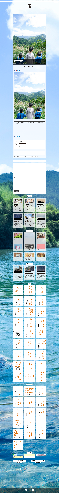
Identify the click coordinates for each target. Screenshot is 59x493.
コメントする (24, 63)
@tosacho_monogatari (43, 481)
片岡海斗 (37, 156)
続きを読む (20, 210)
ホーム (31, 0)
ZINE (43, 0)
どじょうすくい (28, 249)
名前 (15, 177)
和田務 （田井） (29, 273)
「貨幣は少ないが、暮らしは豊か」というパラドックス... (18, 239)
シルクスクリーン (47, 0)
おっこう (39, 249)
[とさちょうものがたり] (29, 11)
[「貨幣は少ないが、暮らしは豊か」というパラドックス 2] (18, 235)
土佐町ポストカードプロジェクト (20, 156)
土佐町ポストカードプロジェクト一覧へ (29, 66)
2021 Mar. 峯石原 (17, 221)
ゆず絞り (39, 258)
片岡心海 (34, 156)
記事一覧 (52, 0)
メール (15, 181)
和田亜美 (15, 249)
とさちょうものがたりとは (37, 0)
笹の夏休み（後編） (41, 238)
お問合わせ (56, 0)
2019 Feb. (39, 221)
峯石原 (27, 156)
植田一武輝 (30, 156)
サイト (14, 184)
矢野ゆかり (16, 258)
